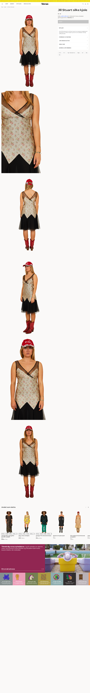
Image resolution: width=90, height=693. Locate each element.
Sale (59, 54)
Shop (2, 7)
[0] (87, 3)
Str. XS (60, 52)
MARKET (12, 3)
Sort (82, 52)
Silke (86, 52)
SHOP (6, 3)
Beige (78, 52)
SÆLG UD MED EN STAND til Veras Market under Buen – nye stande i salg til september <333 (38, 1)
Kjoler (5, 7)
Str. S (64, 52)
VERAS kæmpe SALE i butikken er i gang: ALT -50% (10, 1)
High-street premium (71, 52)
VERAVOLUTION (27, 3)
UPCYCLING (18, 3)
